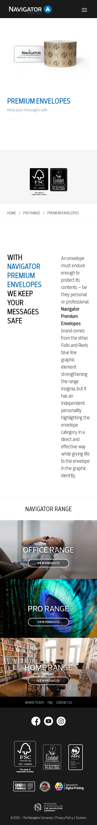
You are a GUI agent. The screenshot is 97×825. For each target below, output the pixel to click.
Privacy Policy (64, 817)
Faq (50, 702)
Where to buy (34, 702)
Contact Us (64, 702)
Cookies (81, 817)
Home (11, 212)
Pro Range (31, 212)
